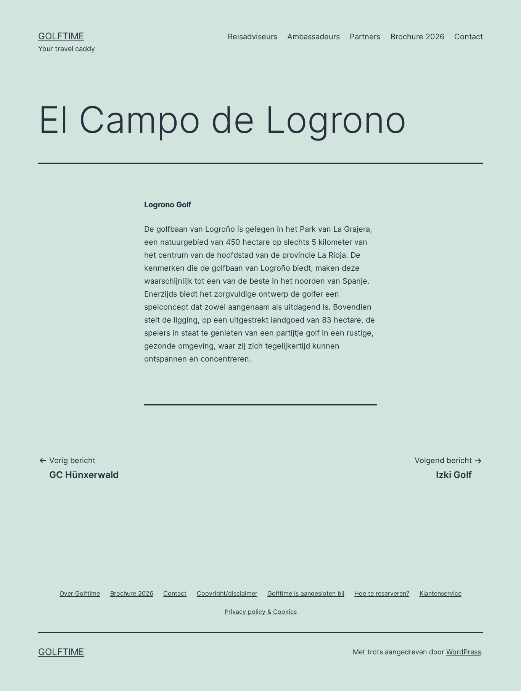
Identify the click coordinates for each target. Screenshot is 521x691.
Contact (468, 36)
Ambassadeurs (313, 36)
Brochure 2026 (417, 36)
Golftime (61, 36)
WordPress (463, 652)
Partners (365, 36)
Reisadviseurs (252, 36)
